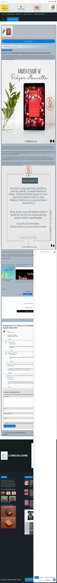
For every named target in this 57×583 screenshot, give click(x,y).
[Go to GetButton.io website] (54, 581)
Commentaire (6, 396)
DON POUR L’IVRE (32, 580)
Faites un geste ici (28, 41)
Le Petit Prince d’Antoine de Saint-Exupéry (24, 264)
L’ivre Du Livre (4, 2)
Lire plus (7, 282)
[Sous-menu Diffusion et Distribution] (45, 14)
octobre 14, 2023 (10, 378)
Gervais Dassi (8, 46)
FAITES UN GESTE (28, 303)
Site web (5, 418)
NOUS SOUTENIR (28, 307)
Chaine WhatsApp (5, 504)
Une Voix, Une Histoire (15, 163)
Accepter (36, 577)
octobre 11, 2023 (10, 365)
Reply (9, 339)
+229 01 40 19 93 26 (6, 501)
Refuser (41, 577)
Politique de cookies (41, 580)
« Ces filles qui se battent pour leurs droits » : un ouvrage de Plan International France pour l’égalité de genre (33, 503)
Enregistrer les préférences (50, 577)
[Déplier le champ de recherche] (3, 19)
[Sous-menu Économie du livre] (32, 14)
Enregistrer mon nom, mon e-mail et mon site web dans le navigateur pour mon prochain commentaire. (24, 423)
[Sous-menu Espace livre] (22, 14)
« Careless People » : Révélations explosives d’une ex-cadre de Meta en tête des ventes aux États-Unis (33, 492)
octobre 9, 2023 (10, 332)
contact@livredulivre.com (9, 489)
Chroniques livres (7, 50)
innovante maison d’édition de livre (19, 153)
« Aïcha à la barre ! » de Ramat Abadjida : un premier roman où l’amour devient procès (33, 482)
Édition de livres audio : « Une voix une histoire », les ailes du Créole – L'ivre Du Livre (25, 364)
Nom (5, 408)
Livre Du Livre (11, 342)
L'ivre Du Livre (18, 455)
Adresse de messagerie (8, 413)
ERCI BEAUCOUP (28, 311)
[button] (54, 252)
